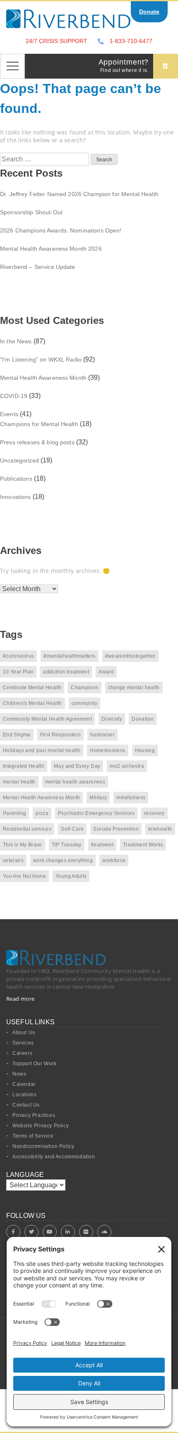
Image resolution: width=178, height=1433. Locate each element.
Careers (22, 1053)
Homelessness (107, 750)
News (19, 1074)
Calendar (24, 1084)
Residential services (27, 829)
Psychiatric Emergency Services (96, 813)
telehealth (160, 829)
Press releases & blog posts (37, 442)
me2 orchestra (127, 766)
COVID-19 (13, 396)
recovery (154, 813)
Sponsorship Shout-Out (31, 212)
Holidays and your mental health (41, 750)
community (84, 703)
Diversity (111, 719)
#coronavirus (18, 656)
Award (106, 672)
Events (9, 414)
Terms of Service (33, 1136)
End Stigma (17, 735)
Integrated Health (23, 766)
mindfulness (130, 797)
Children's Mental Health (32, 703)
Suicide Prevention (115, 829)
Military (98, 797)
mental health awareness (75, 782)
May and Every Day (77, 766)
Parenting (14, 813)
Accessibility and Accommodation (53, 1157)
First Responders (60, 735)
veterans (13, 860)
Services (23, 1043)
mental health (19, 782)
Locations (24, 1095)
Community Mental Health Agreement (47, 719)
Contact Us (26, 1105)
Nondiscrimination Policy (43, 1146)
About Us (23, 1032)
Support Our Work (34, 1063)
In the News (16, 341)
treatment (102, 845)
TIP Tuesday (67, 845)
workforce (113, 860)
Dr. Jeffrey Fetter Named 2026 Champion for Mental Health (79, 194)
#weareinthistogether (130, 656)
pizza (42, 813)
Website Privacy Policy (40, 1126)
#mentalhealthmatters (69, 656)
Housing (145, 750)
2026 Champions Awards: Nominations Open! (61, 230)
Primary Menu (12, 66)
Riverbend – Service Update (37, 267)
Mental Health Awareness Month (43, 377)
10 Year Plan (18, 672)
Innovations (15, 497)
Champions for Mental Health (39, 424)
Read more (20, 998)
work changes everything (63, 860)
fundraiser (102, 735)
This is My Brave (22, 845)
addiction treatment (66, 672)
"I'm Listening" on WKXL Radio (41, 359)
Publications (16, 478)
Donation (143, 719)
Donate (149, 11)
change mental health (134, 687)
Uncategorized (19, 460)
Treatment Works (143, 845)
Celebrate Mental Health (32, 687)
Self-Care (72, 829)
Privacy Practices (33, 1115)
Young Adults (71, 876)
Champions (84, 687)
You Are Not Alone (24, 876)
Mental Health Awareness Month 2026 (51, 248)
